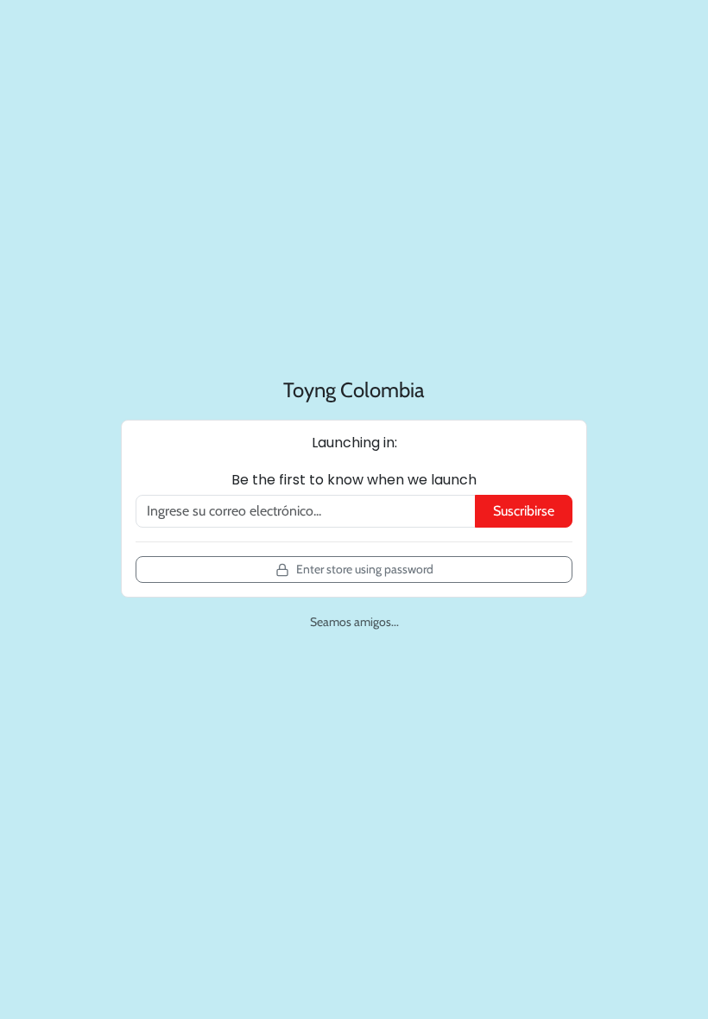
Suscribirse (523, 511)
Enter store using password (364, 569)
